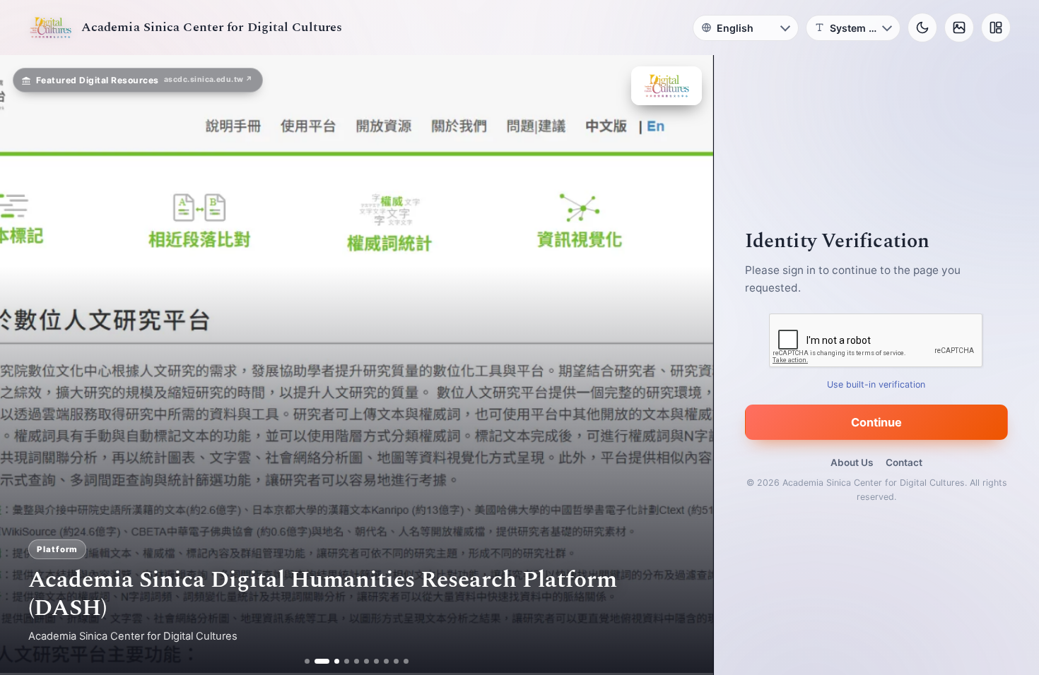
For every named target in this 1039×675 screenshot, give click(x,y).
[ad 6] (367, 661)
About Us (851, 462)
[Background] (959, 27)
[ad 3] (332, 661)
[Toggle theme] (922, 27)
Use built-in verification (877, 384)
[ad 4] (347, 661)
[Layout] (996, 27)
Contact (904, 462)
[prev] (25, 365)
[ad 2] (317, 661)
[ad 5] (357, 661)
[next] (687, 365)
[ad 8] (387, 661)
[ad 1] (307, 661)
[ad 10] (406, 661)
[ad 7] (377, 661)
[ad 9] (396, 661)
